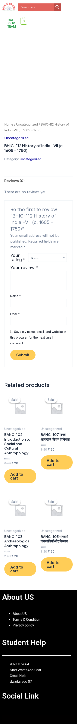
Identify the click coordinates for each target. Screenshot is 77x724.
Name (15, 296)
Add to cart (16, 476)
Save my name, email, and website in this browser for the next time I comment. (38, 337)
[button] (6, 39)
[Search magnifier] (57, 7)
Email (15, 314)
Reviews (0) (14, 181)
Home (8, 124)
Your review (24, 267)
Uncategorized (27, 124)
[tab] (38, 181)
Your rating (17, 257)
